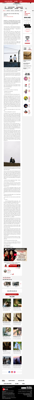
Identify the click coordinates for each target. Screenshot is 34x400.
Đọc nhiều (29, 48)
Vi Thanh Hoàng (29, 111)
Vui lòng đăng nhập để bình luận (12, 294)
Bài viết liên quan (7, 277)
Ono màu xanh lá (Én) (10, 16)
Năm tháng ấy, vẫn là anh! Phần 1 (7, 336)
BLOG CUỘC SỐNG (8, 1)
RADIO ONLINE (11, 7)
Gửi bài (28, 2)
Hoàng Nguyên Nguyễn (29, 91)
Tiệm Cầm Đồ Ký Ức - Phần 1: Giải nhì (17, 307)
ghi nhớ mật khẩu (27, 28)
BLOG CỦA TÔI (19, 7)
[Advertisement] (17, 376)
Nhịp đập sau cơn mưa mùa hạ (17, 336)
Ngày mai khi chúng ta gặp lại (8, 286)
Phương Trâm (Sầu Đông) (29, 98)
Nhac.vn (30, 396)
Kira (29, 104)
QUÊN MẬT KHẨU (28, 29)
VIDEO (21, 1)
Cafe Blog (8, 10)
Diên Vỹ (29, 84)
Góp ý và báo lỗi (29, 395)
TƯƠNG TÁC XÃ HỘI (27, 38)
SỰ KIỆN (16, 1)
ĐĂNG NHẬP (27, 25)
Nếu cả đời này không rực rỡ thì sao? (17, 365)
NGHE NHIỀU (25, 48)
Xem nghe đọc (17, 10)
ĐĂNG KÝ (27, 26)
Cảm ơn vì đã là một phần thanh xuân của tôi (26, 63)
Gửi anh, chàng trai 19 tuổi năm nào (7, 365)
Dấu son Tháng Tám (16, 350)
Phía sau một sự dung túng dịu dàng (27, 60)
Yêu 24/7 (4, 10)
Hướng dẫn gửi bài (27, 14)
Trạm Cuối (4, 350)
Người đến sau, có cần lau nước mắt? (26, 68)
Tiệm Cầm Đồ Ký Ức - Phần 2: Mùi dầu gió (7, 307)
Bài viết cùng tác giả (7, 279)
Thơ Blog (12, 10)
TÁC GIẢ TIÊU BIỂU (27, 74)
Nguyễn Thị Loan (29, 78)
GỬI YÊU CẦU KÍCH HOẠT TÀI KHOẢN (28, 31)
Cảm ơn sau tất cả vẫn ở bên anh (16, 286)
